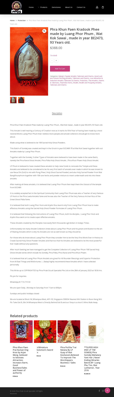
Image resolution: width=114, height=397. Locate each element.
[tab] (57, 113)
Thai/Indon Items (66, 83)
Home (12, 20)
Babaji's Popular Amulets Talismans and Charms (76, 76)
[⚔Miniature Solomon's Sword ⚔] (45, 331)
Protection (22, 20)
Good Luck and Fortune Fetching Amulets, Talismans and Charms (76, 77)
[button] (44, 31)
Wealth (75, 83)
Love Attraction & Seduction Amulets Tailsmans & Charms (76, 79)
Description (57, 113)
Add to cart (60, 68)
